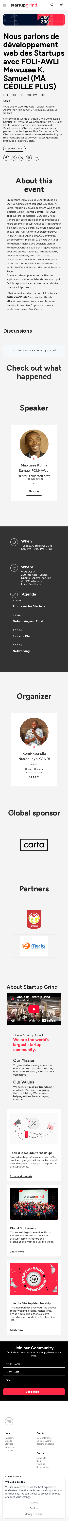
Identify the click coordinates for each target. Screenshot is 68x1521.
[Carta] (34, 845)
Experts (8, 1441)
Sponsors (9, 1447)
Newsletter (41, 1458)
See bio (34, 491)
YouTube (40, 1464)
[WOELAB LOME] (34, 919)
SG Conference (43, 1438)
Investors (9, 1438)
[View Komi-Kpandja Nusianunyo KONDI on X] (34, 747)
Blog (38, 1461)
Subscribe (33, 1391)
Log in (60, 4)
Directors (9, 1450)
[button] (52, 4)
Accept (34, 1502)
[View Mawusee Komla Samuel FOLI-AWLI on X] (34, 459)
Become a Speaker (45, 1444)
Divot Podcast (43, 1467)
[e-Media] (34, 946)
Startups (9, 1444)
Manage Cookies (34, 1514)
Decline (34, 1508)
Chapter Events (43, 1441)
